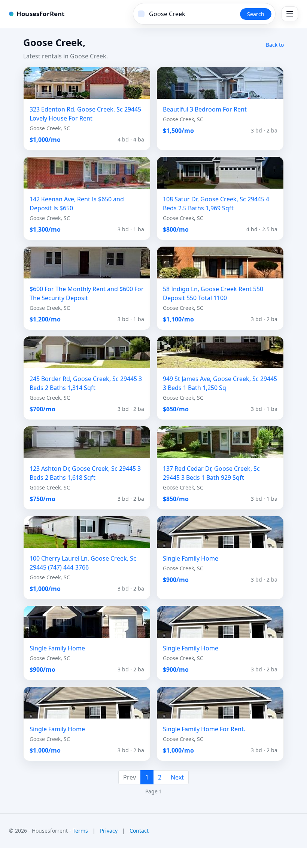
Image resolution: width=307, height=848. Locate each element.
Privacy (109, 830)
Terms (80, 830)
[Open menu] (290, 13)
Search (255, 14)
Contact (139, 830)
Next (177, 777)
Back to (275, 44)
